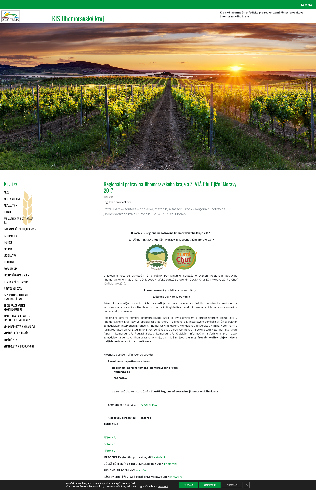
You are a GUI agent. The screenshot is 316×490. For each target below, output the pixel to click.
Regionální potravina (16, 282)
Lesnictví (9, 262)
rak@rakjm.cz (149, 404)
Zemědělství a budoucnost (19, 346)
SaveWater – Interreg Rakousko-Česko (16, 297)
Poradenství (11, 269)
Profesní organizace (15, 275)
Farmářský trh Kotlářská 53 (18, 221)
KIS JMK (8, 249)
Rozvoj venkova (13, 288)
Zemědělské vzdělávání (16, 333)
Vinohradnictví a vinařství (19, 327)
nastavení (163, 486)
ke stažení (158, 457)
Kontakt (306, 4)
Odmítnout (210, 484)
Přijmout (188, 484)
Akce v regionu (12, 199)
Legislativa (10, 256)
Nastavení (232, 484)
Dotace (8, 212)
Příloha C (110, 450)
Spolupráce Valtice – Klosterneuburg (15, 307)
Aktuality (9, 205)
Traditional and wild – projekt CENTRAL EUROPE (17, 318)
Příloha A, (110, 437)
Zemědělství (10, 340)
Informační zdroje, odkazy (19, 229)
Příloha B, (110, 444)
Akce (6, 192)
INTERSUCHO (10, 236)
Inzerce (8, 242)
